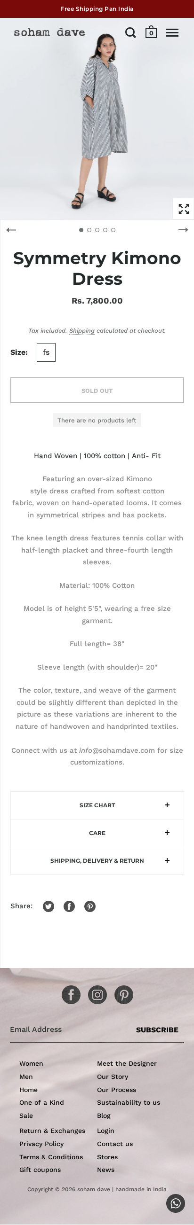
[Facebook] (68, 991)
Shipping (82, 330)
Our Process (116, 1089)
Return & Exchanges (52, 1130)
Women (31, 1063)
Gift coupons (40, 1169)
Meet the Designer (127, 1063)
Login (105, 1130)
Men (26, 1076)
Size (17, 352)
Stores (107, 1157)
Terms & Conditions (51, 1157)
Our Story (112, 1076)
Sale (26, 1115)
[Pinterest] (120, 991)
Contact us (115, 1143)
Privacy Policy (41, 1143)
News (105, 1169)
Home (28, 1089)
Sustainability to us (128, 1102)
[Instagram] (94, 991)
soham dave (93, 1189)
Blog (104, 1115)
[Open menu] (172, 32)
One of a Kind (41, 1102)
